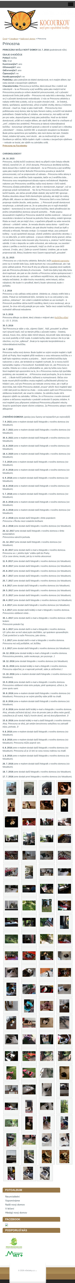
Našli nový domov (27, 39)
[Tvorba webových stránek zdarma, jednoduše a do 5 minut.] (36, 1270)
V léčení (9, 1208)
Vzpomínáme (12, 1200)
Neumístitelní (12, 1196)
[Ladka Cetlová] (6, 1225)
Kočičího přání (61, 317)
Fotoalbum (13, 39)
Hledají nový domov (16, 1212)
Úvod (5, 39)
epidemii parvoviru (60, 261)
